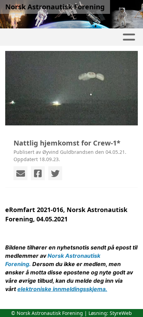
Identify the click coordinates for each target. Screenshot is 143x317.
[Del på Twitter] (55, 173)
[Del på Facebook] (38, 173)
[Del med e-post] (20, 173)
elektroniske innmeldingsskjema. (62, 288)
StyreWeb (121, 313)
